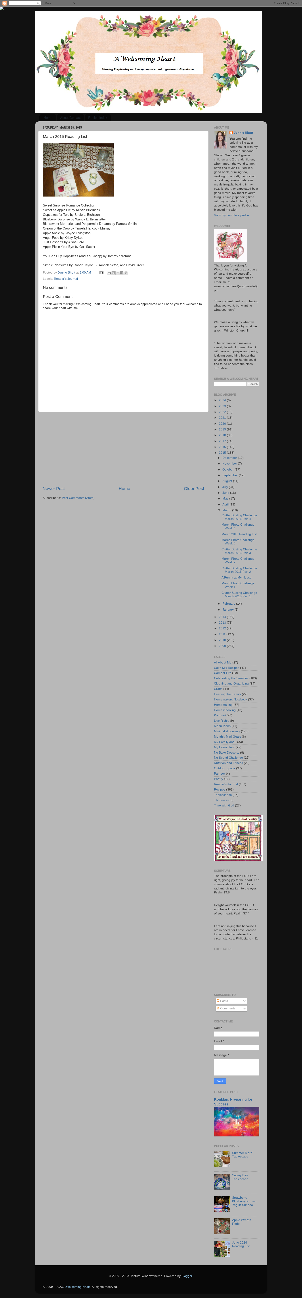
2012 (223, 628)
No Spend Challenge (228, 757)
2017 (223, 441)
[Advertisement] (123, 449)
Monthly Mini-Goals (227, 736)
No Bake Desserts (226, 752)
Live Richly (221, 720)
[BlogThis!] (113, 273)
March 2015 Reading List (239, 534)
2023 (223, 406)
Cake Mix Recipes (226, 667)
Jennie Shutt (243, 132)
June (226, 492)
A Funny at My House (237, 577)
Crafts (218, 688)
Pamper (219, 773)
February (229, 603)
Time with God (224, 805)
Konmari (220, 715)
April (225, 504)
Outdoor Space (224, 768)
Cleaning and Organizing (231, 683)
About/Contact (70, 118)
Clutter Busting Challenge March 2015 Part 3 (239, 551)
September (230, 475)
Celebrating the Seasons (231, 678)
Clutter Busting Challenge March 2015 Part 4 (239, 517)
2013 (223, 622)
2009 (223, 646)
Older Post (194, 488)
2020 (223, 423)
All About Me (222, 662)
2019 (223, 429)
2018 (223, 435)
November (230, 463)
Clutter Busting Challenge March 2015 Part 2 (239, 570)
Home (48, 118)
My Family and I (225, 742)
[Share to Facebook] (122, 273)
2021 (223, 417)
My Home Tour (224, 747)
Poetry (218, 779)
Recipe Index (97, 118)
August (227, 481)
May (225, 498)
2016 (223, 447)
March (227, 510)
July (225, 487)
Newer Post (54, 488)
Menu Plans (222, 726)
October (228, 469)
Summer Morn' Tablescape (242, 1154)
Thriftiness (221, 800)
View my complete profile (231, 215)
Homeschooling (225, 710)
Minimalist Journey (227, 731)
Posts (223, 1001)
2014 (223, 617)
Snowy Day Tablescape (240, 1177)
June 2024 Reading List (241, 1244)
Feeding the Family (227, 694)
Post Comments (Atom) (78, 498)
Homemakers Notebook (230, 699)
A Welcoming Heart (76, 1286)
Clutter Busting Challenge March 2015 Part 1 (239, 594)
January (228, 609)
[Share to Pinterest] (126, 273)
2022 (223, 412)
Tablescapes (223, 795)
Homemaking (223, 704)
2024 (223, 400)
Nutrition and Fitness (228, 763)
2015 (223, 452)
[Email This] (109, 273)
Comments (227, 1008)
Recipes (219, 789)
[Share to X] (117, 273)
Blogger (187, 1276)
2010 (223, 640)
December (230, 457)
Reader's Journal (66, 278)
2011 (222, 634)
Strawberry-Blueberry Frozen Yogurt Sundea (244, 1201)
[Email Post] (101, 272)
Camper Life (222, 673)
